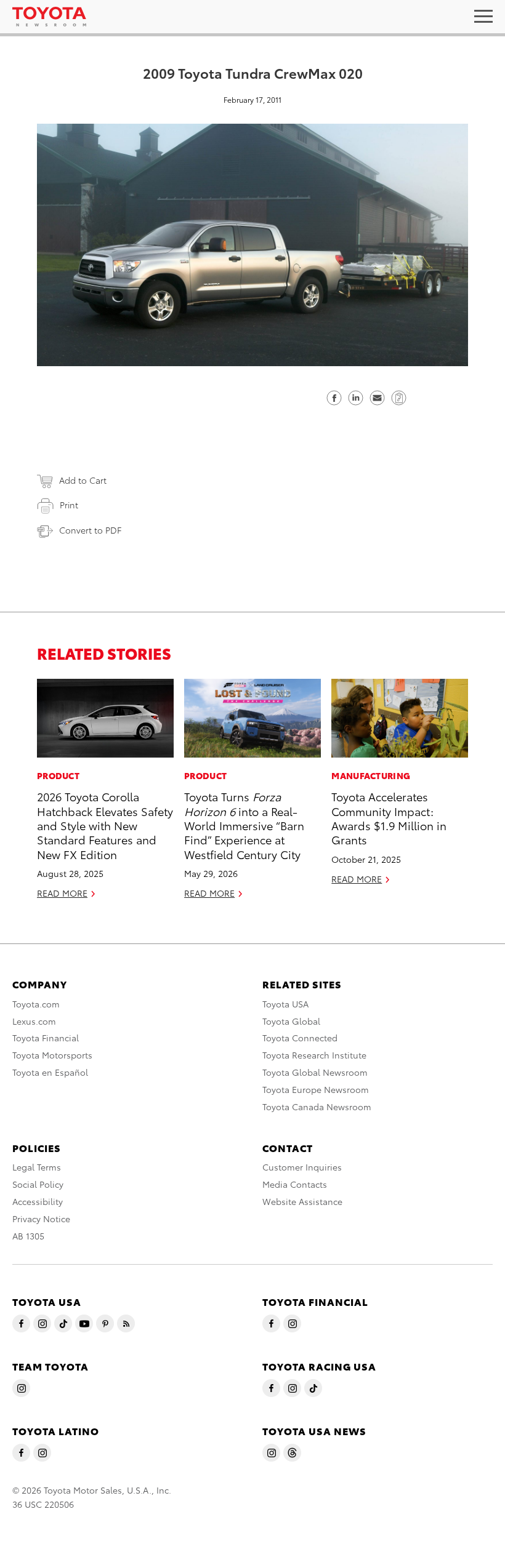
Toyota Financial (45, 1037)
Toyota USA (285, 1004)
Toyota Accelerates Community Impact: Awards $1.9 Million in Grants (388, 817)
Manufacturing (370, 775)
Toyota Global (291, 1021)
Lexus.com (34, 1021)
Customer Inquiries (302, 1167)
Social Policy (37, 1184)
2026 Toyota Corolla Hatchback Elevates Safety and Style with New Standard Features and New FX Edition (105, 825)
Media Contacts (294, 1184)
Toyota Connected (299, 1037)
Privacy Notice (41, 1218)
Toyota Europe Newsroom (315, 1089)
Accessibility (37, 1201)
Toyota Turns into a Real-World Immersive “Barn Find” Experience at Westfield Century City (244, 825)
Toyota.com (36, 1004)
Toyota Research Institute (314, 1055)
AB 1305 (28, 1236)
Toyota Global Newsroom (315, 1072)
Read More (62, 893)
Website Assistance (302, 1201)
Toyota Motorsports (52, 1055)
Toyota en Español (50, 1072)
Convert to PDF (90, 530)
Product (58, 775)
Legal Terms (36, 1167)
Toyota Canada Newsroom (316, 1106)
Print (69, 504)
